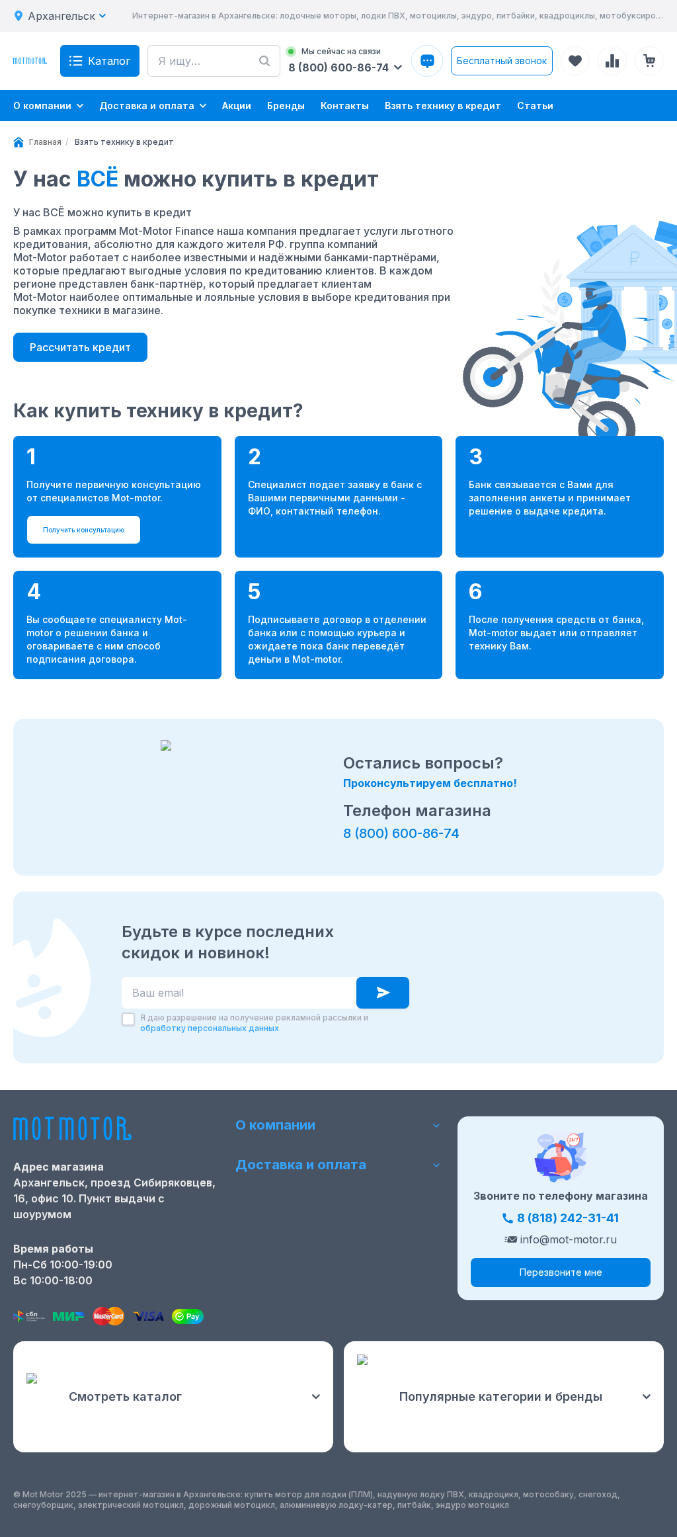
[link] (124, 142)
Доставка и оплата (300, 1165)
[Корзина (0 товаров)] (649, 60)
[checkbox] (128, 1019)
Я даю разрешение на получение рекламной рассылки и (254, 1023)
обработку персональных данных (209, 1028)
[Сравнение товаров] (612, 60)
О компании (275, 1125)
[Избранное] (575, 60)
